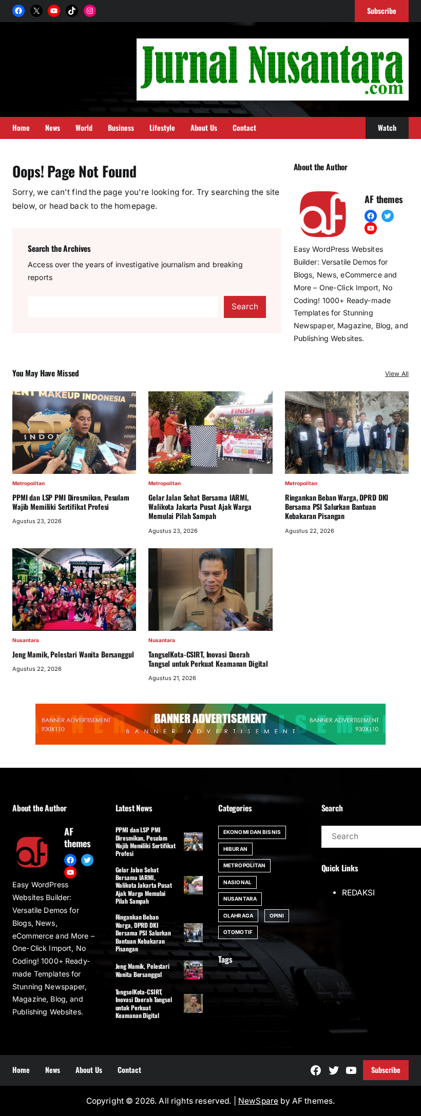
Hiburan (235, 849)
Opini (277, 915)
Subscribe (385, 1069)
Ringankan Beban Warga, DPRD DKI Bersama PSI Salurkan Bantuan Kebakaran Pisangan (337, 507)
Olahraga (238, 915)
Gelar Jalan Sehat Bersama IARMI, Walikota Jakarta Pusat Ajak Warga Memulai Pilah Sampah (199, 507)
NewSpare (258, 1101)
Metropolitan (28, 483)
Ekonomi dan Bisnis (252, 832)
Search (245, 306)
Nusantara (25, 640)
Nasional (237, 882)
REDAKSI (358, 893)
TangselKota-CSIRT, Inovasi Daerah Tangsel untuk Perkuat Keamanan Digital (208, 659)
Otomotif (238, 932)
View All (397, 373)
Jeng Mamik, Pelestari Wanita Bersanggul (72, 654)
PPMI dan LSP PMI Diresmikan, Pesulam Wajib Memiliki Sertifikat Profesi (70, 502)
